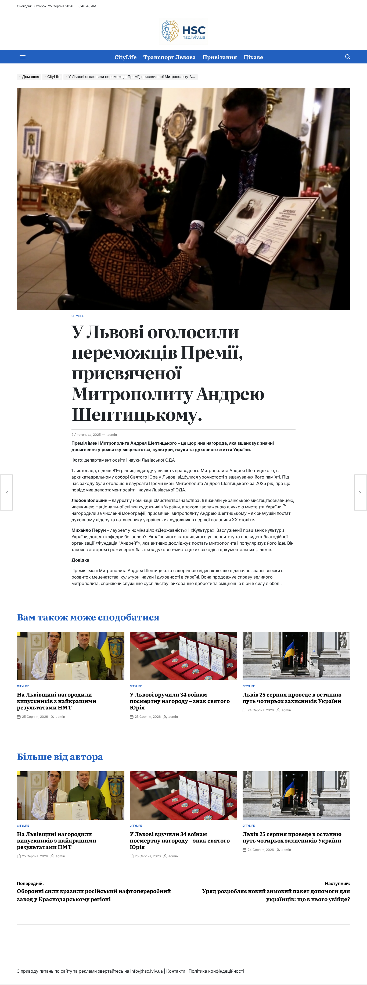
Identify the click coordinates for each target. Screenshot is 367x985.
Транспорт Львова (169, 57)
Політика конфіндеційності (216, 971)
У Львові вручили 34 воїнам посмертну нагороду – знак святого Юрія (180, 700)
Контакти (175, 971)
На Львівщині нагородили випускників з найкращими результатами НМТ (56, 700)
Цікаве (253, 57)
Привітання (220, 57)
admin (112, 435)
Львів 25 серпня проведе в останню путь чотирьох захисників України (292, 697)
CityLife (125, 57)
